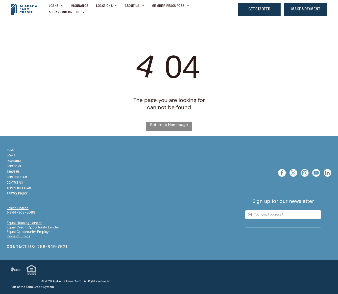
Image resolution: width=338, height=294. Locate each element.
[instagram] (305, 173)
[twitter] (293, 173)
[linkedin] (327, 173)
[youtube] (316, 173)
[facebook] (282, 173)
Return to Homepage (169, 124)
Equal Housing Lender (24, 222)
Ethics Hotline (17, 208)
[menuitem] (56, 6)
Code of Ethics (18, 236)
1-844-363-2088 (21, 212)
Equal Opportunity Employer (29, 231)
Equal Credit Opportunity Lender (33, 227)
